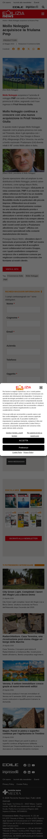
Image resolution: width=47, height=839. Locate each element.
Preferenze (23, 448)
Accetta (23, 440)
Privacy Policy (28, 452)
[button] (41, 387)
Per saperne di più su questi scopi (34, 434)
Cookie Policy (17, 452)
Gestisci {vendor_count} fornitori (14, 434)
